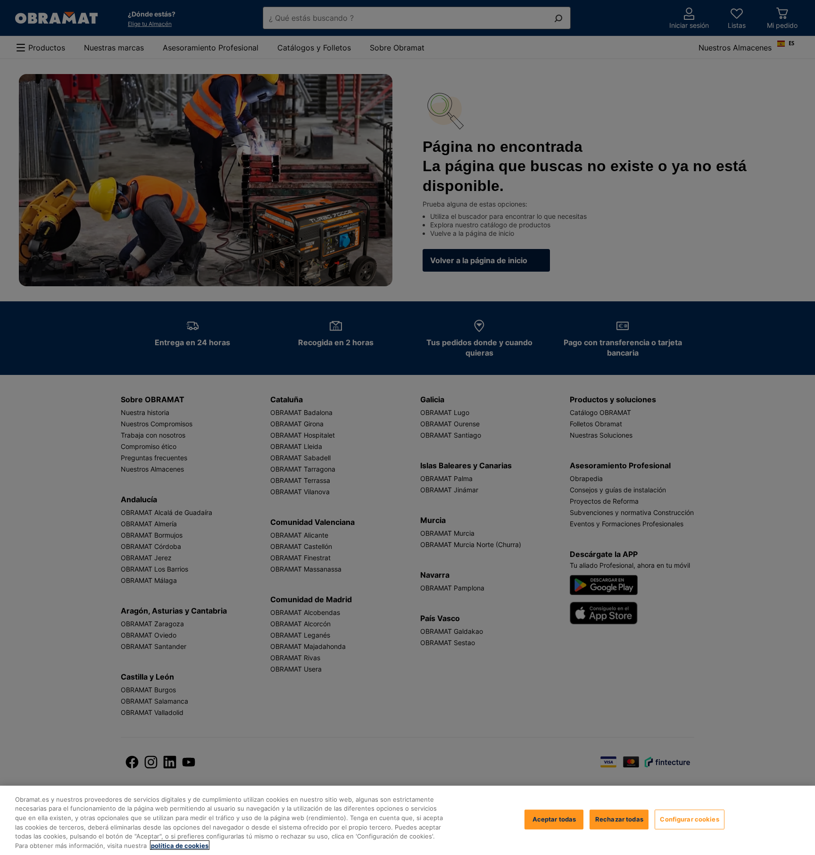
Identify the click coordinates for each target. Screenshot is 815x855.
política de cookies (179, 845)
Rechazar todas (619, 819)
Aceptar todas (554, 819)
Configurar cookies (689, 819)
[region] (407, 820)
